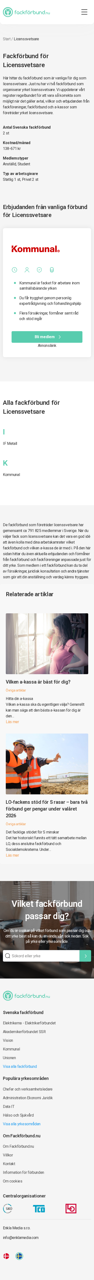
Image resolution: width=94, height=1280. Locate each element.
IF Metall (10, 443)
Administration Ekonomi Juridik (28, 1098)
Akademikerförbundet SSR (24, 1031)
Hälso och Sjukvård (18, 1115)
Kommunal (11, 474)
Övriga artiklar (16, 690)
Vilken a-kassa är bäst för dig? (38, 682)
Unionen (9, 1058)
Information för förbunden (23, 1172)
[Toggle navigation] (84, 12)
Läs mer (12, 722)
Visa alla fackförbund (20, 1066)
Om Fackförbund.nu (18, 1146)
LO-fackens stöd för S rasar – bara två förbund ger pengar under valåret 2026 (47, 808)
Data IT (8, 1106)
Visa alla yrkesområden (21, 1124)
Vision (8, 1040)
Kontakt (9, 1163)
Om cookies (12, 1181)
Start (6, 39)
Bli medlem (45, 337)
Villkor (8, 1155)
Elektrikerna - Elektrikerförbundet (29, 1023)
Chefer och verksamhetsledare (28, 1089)
